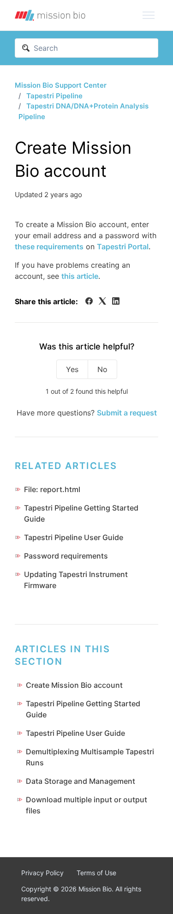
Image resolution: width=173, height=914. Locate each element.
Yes (72, 369)
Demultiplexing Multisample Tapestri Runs (90, 757)
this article (79, 276)
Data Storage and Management (80, 781)
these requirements (49, 246)
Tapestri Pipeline (54, 95)
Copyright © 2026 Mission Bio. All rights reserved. (81, 893)
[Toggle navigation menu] (148, 15)
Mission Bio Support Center (61, 85)
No (102, 369)
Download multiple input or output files (86, 805)
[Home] (50, 15)
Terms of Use (96, 873)
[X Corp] (102, 302)
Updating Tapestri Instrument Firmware (76, 580)
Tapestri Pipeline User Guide (73, 537)
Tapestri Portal (123, 246)
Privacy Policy (42, 873)
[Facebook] (89, 302)
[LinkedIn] (115, 302)
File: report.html (52, 489)
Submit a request (127, 412)
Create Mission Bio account (74, 685)
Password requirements (66, 555)
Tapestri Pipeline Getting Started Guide (81, 513)
